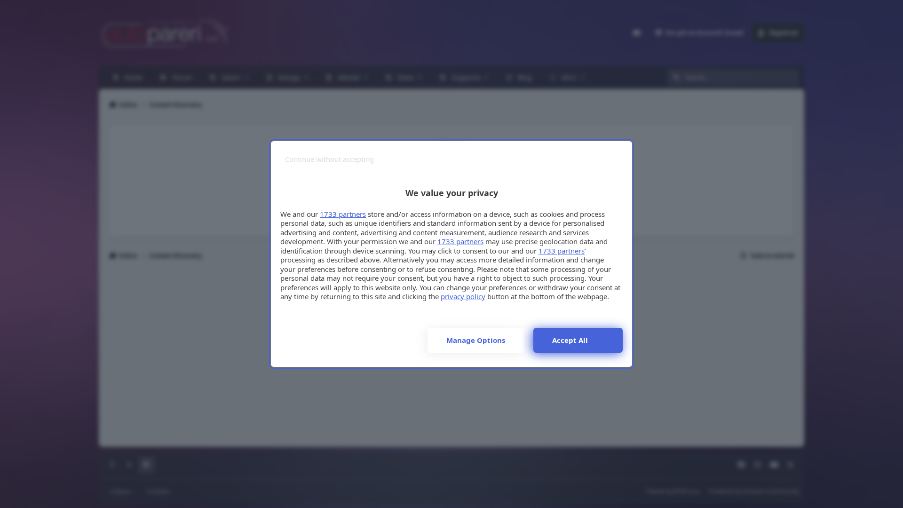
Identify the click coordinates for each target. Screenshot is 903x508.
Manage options (475, 340)
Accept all (570, 340)
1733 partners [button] (343, 214)
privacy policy (463, 296)
